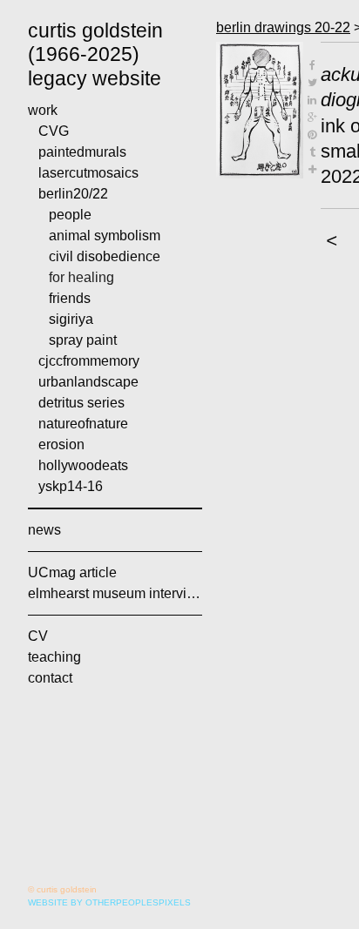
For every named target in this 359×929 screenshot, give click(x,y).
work (43, 110)
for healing (81, 277)
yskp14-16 (70, 486)
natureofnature (83, 423)
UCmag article (72, 572)
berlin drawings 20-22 (283, 27)
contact (50, 677)
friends (70, 298)
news (44, 529)
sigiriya (71, 319)
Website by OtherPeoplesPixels (109, 902)
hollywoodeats (83, 465)
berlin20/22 (73, 193)
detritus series (81, 402)
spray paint (83, 340)
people (70, 214)
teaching (54, 657)
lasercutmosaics (88, 172)
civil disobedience (104, 256)
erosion (61, 444)
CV (38, 636)
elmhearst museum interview (115, 593)
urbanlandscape (88, 381)
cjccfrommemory (88, 360)
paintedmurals (82, 152)
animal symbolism (104, 235)
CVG (53, 131)
